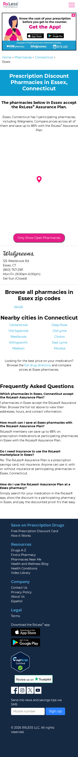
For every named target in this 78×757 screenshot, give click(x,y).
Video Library (20, 573)
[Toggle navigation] (72, 6)
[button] (39, 179)
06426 (18, 307)
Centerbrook (18, 325)
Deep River (60, 325)
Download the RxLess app (30, 625)
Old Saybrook (18, 331)
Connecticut (44, 57)
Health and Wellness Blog (29, 564)
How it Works (21, 536)
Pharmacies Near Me (26, 559)
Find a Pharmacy (23, 555)
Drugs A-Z (18, 550)
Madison (18, 348)
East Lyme (59, 342)
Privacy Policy (21, 592)
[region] (39, 182)
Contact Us (19, 587)
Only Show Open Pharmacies (39, 238)
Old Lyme (60, 331)
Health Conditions (24, 568)
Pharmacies (23, 57)
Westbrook (18, 337)
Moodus (60, 348)
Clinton (59, 337)
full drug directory (37, 365)
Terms (15, 616)
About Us (18, 596)
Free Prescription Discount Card (34, 531)
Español (16, 601)
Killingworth (18, 342)
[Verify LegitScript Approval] (20, 662)
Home (6, 57)
